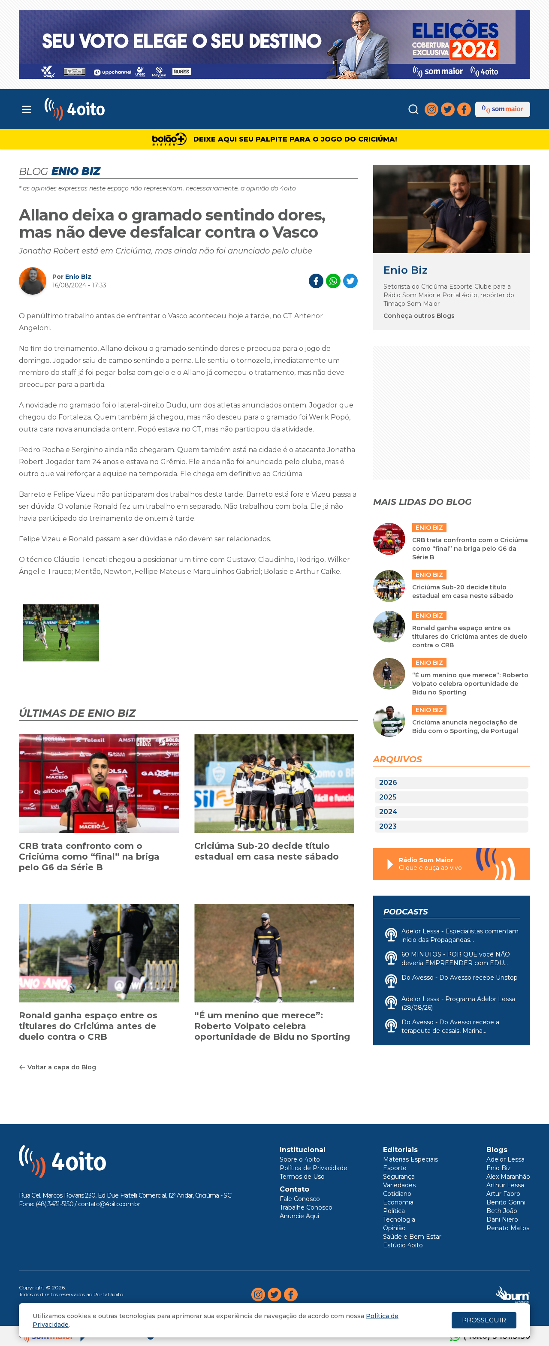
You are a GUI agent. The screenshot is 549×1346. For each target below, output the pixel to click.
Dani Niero (502, 1219)
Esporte (395, 1168)
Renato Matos (507, 1228)
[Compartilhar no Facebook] (316, 281)
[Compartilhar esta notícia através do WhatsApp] (333, 281)
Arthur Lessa (505, 1185)
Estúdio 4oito (403, 1245)
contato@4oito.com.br (109, 1204)
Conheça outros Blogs (419, 316)
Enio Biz (78, 277)
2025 (388, 797)
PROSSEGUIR (484, 1320)
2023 (388, 826)
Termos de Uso (302, 1176)
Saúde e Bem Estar (412, 1236)
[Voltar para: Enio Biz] (451, 209)
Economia (398, 1202)
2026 (388, 783)
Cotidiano (397, 1194)
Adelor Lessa (505, 1159)
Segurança (399, 1176)
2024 (388, 812)
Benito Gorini (505, 1202)
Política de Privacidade (313, 1168)
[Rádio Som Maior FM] (502, 109)
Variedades (399, 1185)
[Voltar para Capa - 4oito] (113, 109)
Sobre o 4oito (300, 1159)
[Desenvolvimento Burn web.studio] (513, 1294)
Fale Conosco (300, 1199)
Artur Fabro (503, 1194)
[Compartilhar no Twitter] (350, 281)
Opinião (394, 1228)
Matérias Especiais (410, 1159)
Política (394, 1211)
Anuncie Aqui (299, 1216)
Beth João (501, 1211)
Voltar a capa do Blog (61, 1067)
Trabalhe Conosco (306, 1207)
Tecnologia (399, 1219)
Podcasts (405, 912)
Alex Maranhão (508, 1176)
